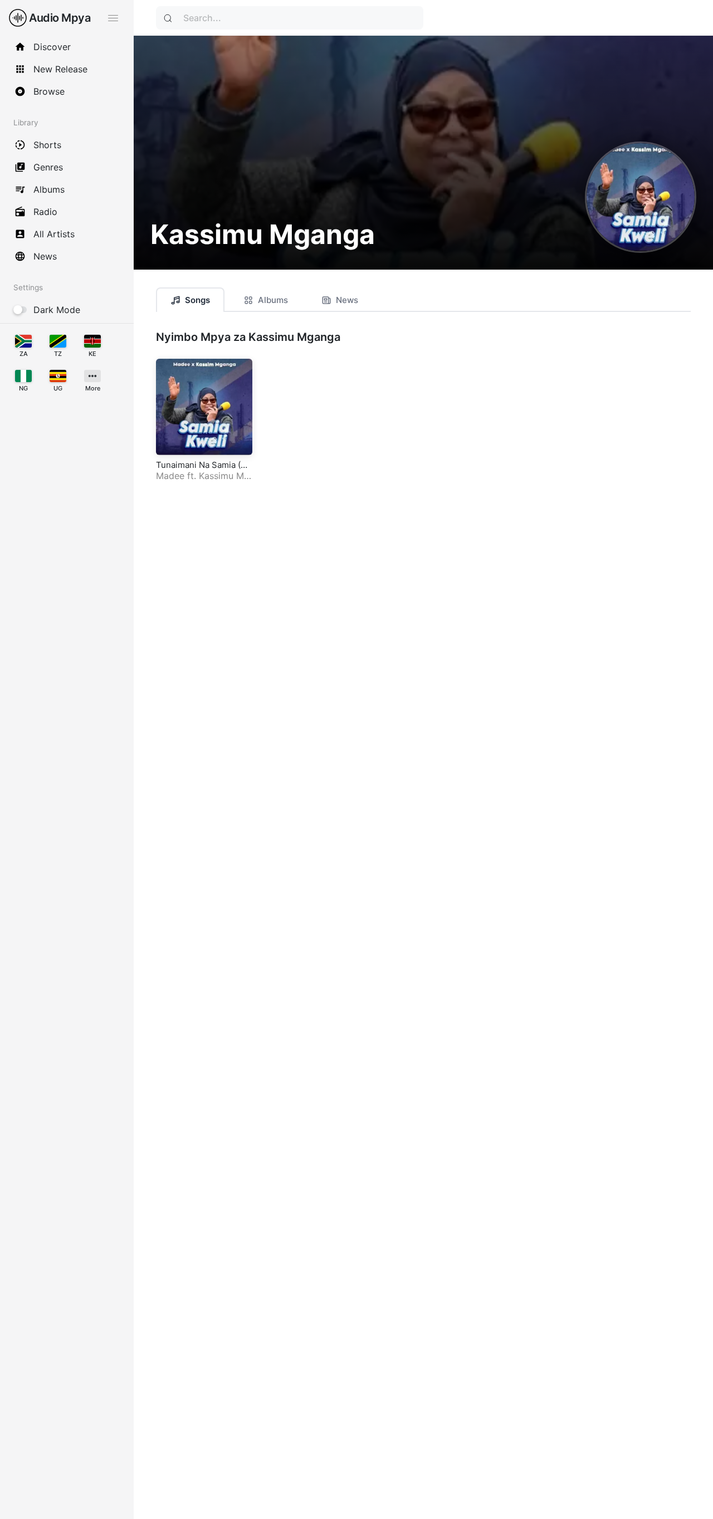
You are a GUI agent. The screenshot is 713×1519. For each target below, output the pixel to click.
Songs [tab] (197, 300)
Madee (170, 475)
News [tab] (347, 300)
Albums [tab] (273, 300)
